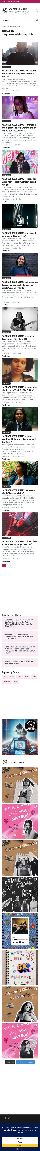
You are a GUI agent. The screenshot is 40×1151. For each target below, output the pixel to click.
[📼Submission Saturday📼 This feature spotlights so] (20, 1004)
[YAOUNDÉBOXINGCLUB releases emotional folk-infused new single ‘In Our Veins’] (20, 419)
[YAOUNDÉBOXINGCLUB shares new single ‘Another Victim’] (20, 473)
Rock (12, 677)
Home (4, 26)
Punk (19, 677)
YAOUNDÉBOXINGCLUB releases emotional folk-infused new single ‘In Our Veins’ (19, 439)
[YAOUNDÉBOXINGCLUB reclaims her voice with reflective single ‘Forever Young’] (20, 161)
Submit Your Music (13, 1)
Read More (6, 93)
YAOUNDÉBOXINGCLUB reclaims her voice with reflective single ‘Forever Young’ (19, 181)
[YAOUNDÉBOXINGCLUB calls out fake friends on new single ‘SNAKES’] (20, 524)
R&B (15, 682)
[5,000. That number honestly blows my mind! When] (20, 967)
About (4, 1)
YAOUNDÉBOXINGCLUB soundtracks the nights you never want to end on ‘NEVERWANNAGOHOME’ (19, 127)
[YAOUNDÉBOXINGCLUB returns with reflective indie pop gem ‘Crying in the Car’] (20, 53)
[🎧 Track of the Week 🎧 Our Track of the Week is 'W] (20, 931)
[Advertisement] (20, 590)
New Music (6, 67)
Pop (5, 677)
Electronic (7, 682)
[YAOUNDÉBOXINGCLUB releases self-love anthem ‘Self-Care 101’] (20, 319)
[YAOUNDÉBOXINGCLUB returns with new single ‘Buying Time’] (20, 216)
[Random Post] (37, 20)
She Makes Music (18, 8)
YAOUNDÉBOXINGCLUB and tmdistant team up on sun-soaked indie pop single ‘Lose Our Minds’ (20, 285)
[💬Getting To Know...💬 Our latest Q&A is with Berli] (20, 894)
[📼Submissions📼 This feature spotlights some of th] (20, 785)
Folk (34, 677)
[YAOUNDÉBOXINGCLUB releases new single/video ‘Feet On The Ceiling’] (20, 370)
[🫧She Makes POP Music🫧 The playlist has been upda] (20, 821)
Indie (27, 677)
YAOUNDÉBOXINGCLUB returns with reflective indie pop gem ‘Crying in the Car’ (19, 73)
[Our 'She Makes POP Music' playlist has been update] (20, 1040)
